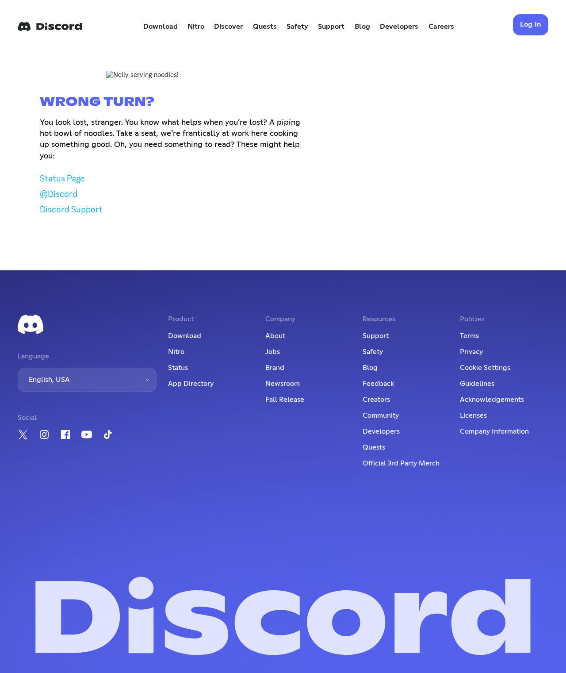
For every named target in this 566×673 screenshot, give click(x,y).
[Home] (50, 26)
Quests (265, 26)
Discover (228, 26)
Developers (399, 26)
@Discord (58, 194)
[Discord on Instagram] (44, 434)
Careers (441, 26)
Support (331, 26)
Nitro (195, 26)
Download (160, 26)
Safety (297, 26)
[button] (87, 380)
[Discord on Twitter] (23, 434)
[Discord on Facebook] (65, 434)
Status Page (62, 178)
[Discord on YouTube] (86, 434)
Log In (531, 24)
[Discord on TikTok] (108, 434)
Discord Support (71, 209)
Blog (362, 26)
